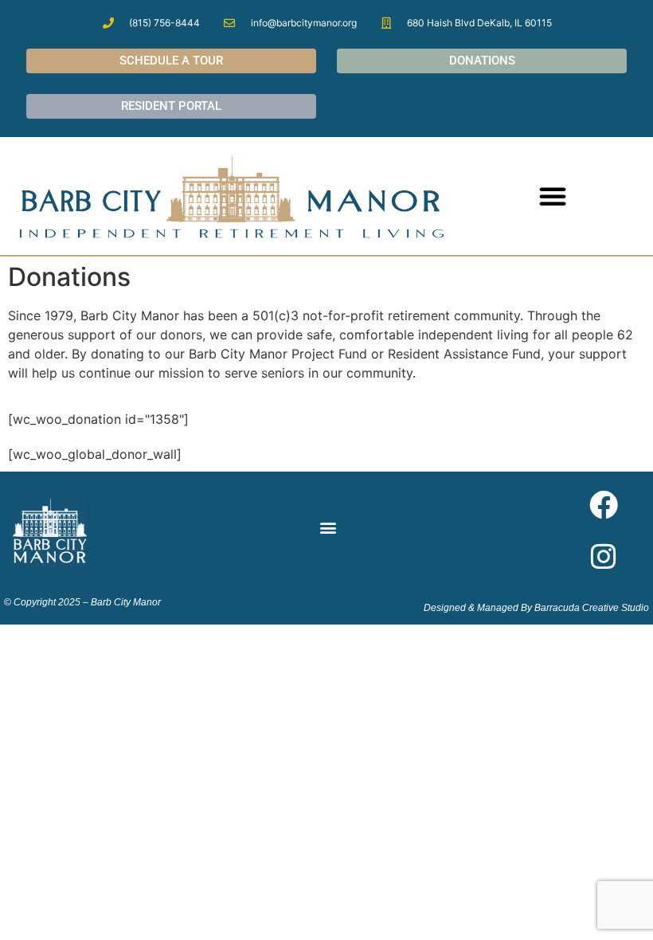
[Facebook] (603, 505)
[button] (552, 195)
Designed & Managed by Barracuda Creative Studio (536, 607)
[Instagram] (603, 557)
